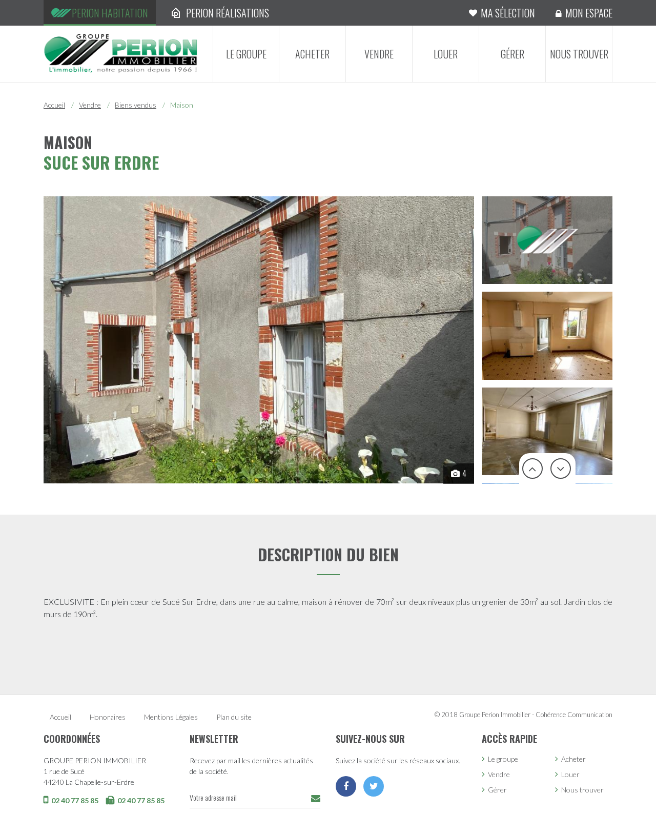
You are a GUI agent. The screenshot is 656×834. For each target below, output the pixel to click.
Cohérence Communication (574, 714)
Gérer (512, 54)
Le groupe (246, 54)
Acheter (312, 54)
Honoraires (108, 717)
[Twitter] (373, 786)
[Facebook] (346, 786)
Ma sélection (508, 13)
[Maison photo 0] (259, 339)
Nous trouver (579, 54)
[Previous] (533, 468)
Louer (446, 54)
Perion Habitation (110, 13)
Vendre (379, 54)
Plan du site (234, 717)
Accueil (54, 104)
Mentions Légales (171, 717)
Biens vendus (135, 104)
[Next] (561, 468)
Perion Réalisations (227, 13)
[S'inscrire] (315, 798)
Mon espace (588, 13)
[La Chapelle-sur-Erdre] (120, 53)
